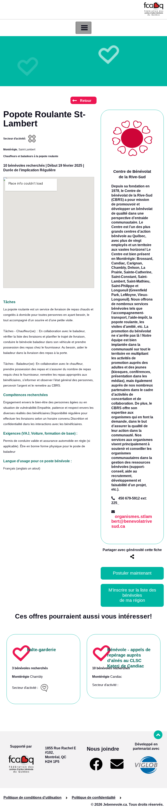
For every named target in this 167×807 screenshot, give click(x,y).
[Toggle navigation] (83, 28)
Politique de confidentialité (93, 797)
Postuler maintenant (132, 573)
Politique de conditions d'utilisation (32, 797)
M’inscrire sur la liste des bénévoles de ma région (133, 595)
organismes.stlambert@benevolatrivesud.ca (131, 521)
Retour (85, 101)
